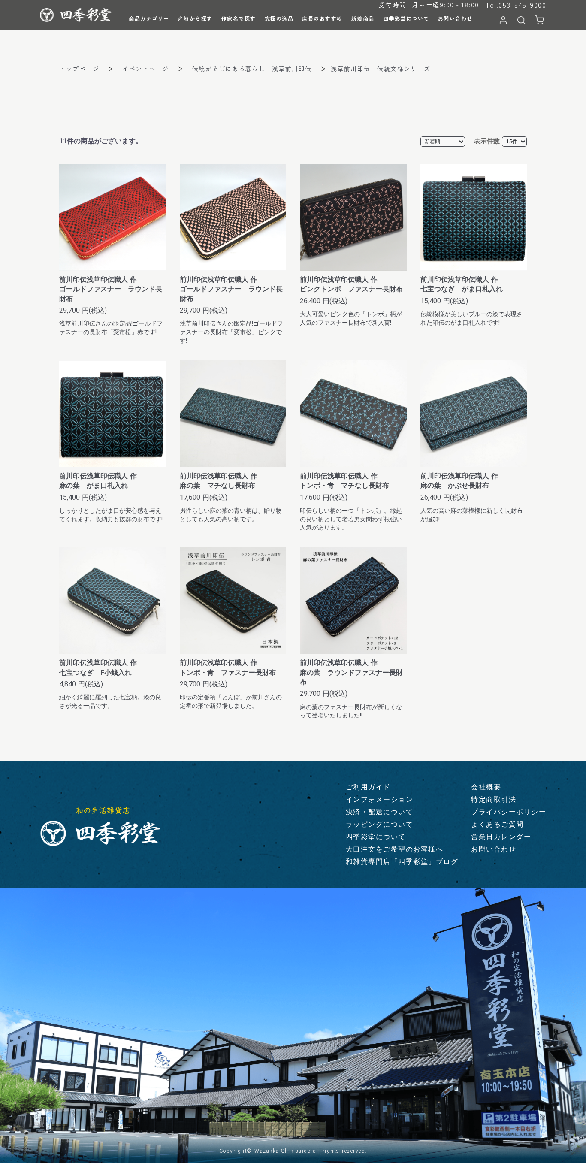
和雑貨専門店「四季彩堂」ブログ (402, 862)
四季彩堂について (376, 837)
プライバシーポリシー (508, 812)
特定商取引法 (493, 799)
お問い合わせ (493, 849)
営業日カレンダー (501, 837)
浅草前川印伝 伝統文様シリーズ (381, 68)
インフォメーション (380, 799)
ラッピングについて (380, 824)
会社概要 (486, 787)
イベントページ (145, 68)
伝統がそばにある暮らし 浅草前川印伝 (252, 68)
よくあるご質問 (497, 824)
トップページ (79, 68)
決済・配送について (380, 812)
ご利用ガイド (368, 787)
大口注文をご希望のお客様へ (395, 849)
